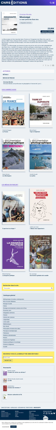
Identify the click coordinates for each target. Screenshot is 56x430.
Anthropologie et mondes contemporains (13, 299)
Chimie (5, 306)
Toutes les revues (5, 415)
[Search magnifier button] (52, 288)
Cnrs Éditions (5, 407)
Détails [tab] (5, 74)
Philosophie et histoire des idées (11, 328)
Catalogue (14, 407)
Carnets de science (19, 412)
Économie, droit (7, 310)
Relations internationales (9, 335)
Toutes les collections (6, 413)
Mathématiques (7, 324)
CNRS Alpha (31, 413)
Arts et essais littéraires (9, 301)
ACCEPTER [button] (13, 426)
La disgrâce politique (8, 275)
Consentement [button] (5, 426)
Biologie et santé (7, 303)
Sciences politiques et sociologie (11, 342)
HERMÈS (17, 416)
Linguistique (6, 319)
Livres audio (6, 321)
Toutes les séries (4, 416)
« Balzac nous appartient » (37, 228)
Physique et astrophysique (10, 331)
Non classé (6, 326)
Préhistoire (6, 333)
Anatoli (16, 413)
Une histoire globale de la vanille (39, 275)
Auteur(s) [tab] (6, 71)
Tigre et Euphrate (35, 131)
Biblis (30, 412)
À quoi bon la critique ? (8, 228)
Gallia (16, 415)
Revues (5, 337)
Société (5, 346)
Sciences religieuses (8, 344)
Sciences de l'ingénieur (9, 340)
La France (5, 131)
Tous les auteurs (4, 412)
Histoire (5, 315)
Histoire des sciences (9, 317)
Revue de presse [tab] (9, 78)
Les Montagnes (6, 175)
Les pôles (32, 175)
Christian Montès (26, 14)
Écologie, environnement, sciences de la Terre (15, 308)
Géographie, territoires (25, 22)
